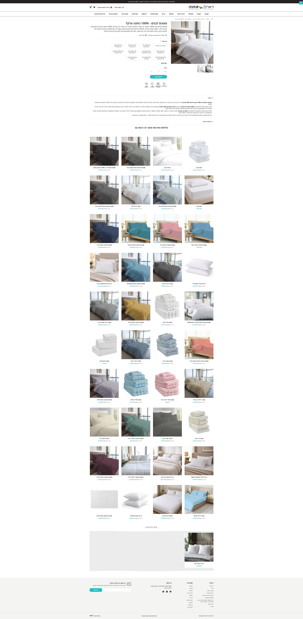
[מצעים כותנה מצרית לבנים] (199, 306)
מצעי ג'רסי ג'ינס (136, 361)
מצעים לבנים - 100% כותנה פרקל (146, 23)
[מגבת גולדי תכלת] (135, 383)
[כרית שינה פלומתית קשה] (199, 460)
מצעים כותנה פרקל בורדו (104, 477)
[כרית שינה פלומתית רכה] (104, 267)
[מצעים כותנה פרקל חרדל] (135, 306)
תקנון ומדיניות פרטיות (207, 595)
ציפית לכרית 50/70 (160, 46)
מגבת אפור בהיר (167, 361)
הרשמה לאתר (118, 7)
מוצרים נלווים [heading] (151, 527)
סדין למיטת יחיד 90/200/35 (146, 45)
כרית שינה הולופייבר (199, 284)
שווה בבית (190, 607)
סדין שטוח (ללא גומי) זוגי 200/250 (160, 58)
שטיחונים (190, 605)
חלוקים (191, 595)
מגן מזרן (199, 206)
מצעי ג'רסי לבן (135, 206)
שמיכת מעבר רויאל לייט (135, 477)
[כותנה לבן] (167, 151)
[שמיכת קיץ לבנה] (167, 499)
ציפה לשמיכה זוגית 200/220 (132, 58)
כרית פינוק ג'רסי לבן (167, 477)
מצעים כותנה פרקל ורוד (167, 245)
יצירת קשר (210, 604)
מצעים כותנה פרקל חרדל (136, 322)
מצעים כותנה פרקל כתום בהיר (199, 361)
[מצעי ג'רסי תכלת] (199, 499)
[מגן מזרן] (199, 189)
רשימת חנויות (210, 593)
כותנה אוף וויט (104, 438)
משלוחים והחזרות (209, 598)
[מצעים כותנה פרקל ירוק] (135, 422)
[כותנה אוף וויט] (104, 422)
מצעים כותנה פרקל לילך (104, 400)
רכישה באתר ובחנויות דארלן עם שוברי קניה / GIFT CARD (205, 600)
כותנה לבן (167, 168)
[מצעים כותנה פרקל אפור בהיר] (135, 151)
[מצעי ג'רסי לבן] (135, 189)
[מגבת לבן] (199, 151)
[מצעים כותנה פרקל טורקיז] (135, 228)
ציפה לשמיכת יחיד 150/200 (146, 58)
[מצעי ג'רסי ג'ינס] (135, 344)
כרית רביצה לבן (199, 563)
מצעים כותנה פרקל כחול (199, 245)
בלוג (212, 588)
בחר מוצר (164, 41)
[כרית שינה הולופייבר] (199, 267)
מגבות (191, 588)
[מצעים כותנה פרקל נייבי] (104, 228)
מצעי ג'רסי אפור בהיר (104, 322)
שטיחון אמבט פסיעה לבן (104, 516)
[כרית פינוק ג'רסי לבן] (167, 460)
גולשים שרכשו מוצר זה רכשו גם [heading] (151, 127)
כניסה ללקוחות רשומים (103, 7)
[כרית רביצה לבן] (199, 547)
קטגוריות (190, 583)
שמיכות (191, 590)
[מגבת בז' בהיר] (199, 422)
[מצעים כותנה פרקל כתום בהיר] (199, 344)
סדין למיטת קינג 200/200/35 (132, 51)
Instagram (167, 591)
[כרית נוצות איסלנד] (135, 499)
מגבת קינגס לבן (104, 361)
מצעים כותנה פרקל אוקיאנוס (136, 284)
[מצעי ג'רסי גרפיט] (167, 267)
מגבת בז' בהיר (199, 438)
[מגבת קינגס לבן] (104, 344)
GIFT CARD (210, 590)
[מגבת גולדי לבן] (167, 306)
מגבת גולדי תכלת (136, 400)
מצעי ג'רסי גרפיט (167, 284)
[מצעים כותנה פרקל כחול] (199, 228)
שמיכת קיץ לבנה (167, 516)
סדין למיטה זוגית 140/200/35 (118, 45)
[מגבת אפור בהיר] (167, 344)
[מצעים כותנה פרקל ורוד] (167, 228)
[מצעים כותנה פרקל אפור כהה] (104, 189)
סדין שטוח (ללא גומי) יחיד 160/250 (118, 51)
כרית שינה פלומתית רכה (104, 284)
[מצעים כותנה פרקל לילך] (104, 383)
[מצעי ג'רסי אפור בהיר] (104, 306)
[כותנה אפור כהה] (167, 422)
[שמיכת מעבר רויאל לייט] (135, 460)
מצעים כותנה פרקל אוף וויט (167, 206)
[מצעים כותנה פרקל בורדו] (104, 460)
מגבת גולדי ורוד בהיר (167, 400)
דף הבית (211, 586)
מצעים (191, 586)
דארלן (211, 583)
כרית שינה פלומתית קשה (199, 477)
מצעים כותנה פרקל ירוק (135, 438)
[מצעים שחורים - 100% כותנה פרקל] (104, 151)
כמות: (165, 68)
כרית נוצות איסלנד (136, 516)
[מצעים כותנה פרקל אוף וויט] (167, 189)
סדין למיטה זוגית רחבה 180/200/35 (146, 51)
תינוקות (191, 602)
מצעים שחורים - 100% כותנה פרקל (104, 168)
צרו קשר (168, 583)
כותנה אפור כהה (167, 438)
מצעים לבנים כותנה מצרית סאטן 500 (199, 322)
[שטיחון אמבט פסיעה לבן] (104, 499)
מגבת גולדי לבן (167, 322)
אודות (212, 606)
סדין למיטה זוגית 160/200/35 (160, 51)
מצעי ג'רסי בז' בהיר (199, 400)
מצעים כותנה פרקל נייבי (104, 245)
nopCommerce (153, 616)
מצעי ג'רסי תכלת (199, 516)
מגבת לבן (199, 168)
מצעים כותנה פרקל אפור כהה (104, 206)
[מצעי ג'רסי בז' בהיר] (199, 383)
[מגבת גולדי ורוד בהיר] (167, 383)
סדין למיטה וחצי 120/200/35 (132, 45)
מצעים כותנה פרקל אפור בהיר (135, 168)
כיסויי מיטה (190, 593)
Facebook (170, 591)
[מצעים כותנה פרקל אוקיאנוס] (135, 267)
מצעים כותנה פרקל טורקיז (136, 245)
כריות (191, 598)
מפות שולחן (190, 600)
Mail (163, 591)
